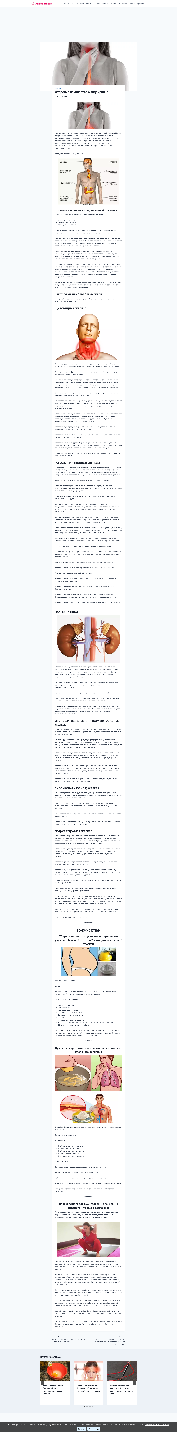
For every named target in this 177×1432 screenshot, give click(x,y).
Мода (132, 4)
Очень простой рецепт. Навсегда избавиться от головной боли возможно (88, 1388)
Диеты (88, 4)
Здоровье (96, 4)
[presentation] (55, 1371)
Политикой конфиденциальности (157, 1425)
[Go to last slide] (42, 1383)
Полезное (113, 4)
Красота (105, 4)
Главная (66, 4)
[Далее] (134, 1383)
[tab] (84, 1406)
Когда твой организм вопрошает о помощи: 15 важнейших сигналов (69, 1339)
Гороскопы (141, 4)
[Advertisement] (88, 21)
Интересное (124, 4)
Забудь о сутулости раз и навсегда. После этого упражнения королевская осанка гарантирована (109, 1340)
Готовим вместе (77, 4)
